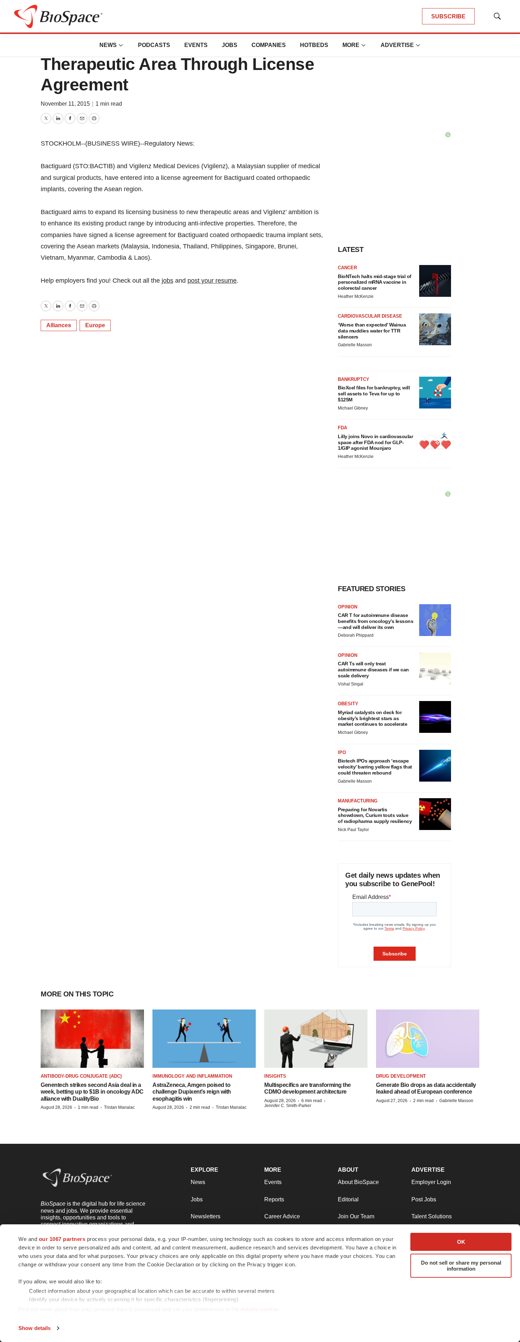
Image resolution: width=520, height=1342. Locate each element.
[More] (121, 45)
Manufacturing (357, 801)
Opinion (347, 607)
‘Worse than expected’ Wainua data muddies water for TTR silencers (372, 331)
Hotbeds (314, 45)
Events (196, 45)
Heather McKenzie (356, 296)
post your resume (212, 280)
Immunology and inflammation (192, 1076)
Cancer (347, 267)
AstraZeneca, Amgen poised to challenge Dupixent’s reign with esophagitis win (191, 1091)
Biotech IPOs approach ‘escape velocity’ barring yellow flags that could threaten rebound (375, 767)
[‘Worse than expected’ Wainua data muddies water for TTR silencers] (435, 329)
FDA (342, 427)
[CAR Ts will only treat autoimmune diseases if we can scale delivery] (435, 668)
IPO (342, 752)
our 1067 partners (62, 1239)
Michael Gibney (353, 408)
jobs (167, 280)
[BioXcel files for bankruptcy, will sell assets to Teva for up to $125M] (435, 392)
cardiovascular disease (370, 316)
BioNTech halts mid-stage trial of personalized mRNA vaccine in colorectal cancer (374, 282)
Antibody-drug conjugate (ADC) (81, 1076)
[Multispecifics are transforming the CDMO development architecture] (316, 1038)
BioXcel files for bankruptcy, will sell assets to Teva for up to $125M (374, 393)
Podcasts (154, 45)
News (108, 45)
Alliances (58, 325)
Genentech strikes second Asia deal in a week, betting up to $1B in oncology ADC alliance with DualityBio (92, 1091)
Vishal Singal (350, 684)
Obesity (348, 703)
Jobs (229, 45)
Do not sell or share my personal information (461, 1266)
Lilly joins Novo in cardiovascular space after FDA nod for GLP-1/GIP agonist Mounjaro (375, 442)
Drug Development (401, 1076)
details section (260, 1309)
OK (461, 1242)
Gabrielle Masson (355, 344)
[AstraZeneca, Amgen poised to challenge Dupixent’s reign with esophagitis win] (204, 1038)
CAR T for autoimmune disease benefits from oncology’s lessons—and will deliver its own (375, 621)
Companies (269, 45)
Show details (34, 1328)
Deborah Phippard (356, 635)
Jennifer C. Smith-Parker (287, 1105)
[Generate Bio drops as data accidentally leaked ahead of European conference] (427, 1038)
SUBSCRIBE (448, 16)
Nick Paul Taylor (353, 829)
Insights (275, 1076)
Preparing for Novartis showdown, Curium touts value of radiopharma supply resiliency (375, 815)
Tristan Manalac (119, 1107)
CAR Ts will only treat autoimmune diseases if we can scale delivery (373, 669)
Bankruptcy (353, 379)
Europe (95, 325)
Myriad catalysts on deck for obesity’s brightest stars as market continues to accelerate (372, 718)
